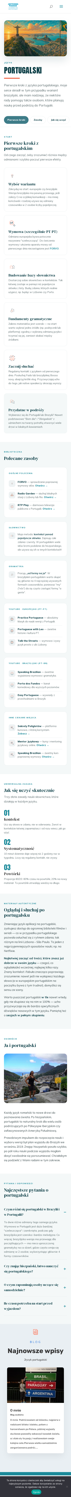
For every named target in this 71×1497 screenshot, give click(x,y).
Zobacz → (24, 733)
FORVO (54, 248)
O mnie (15, 1410)
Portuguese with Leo (31, 629)
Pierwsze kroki (16, 119)
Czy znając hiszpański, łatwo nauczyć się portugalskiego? (31, 1269)
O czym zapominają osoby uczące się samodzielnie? (31, 1287)
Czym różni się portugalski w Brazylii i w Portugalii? (31, 1212)
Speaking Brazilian (29, 672)
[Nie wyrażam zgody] (67, 1486)
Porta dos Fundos (29, 683)
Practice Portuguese (30, 617)
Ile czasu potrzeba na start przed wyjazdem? (28, 1306)
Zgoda (36, 1492)
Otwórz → (41, 485)
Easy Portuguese (28, 695)
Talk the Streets (28, 640)
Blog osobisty (17, 1415)
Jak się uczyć (58, 119)
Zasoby (38, 119)
